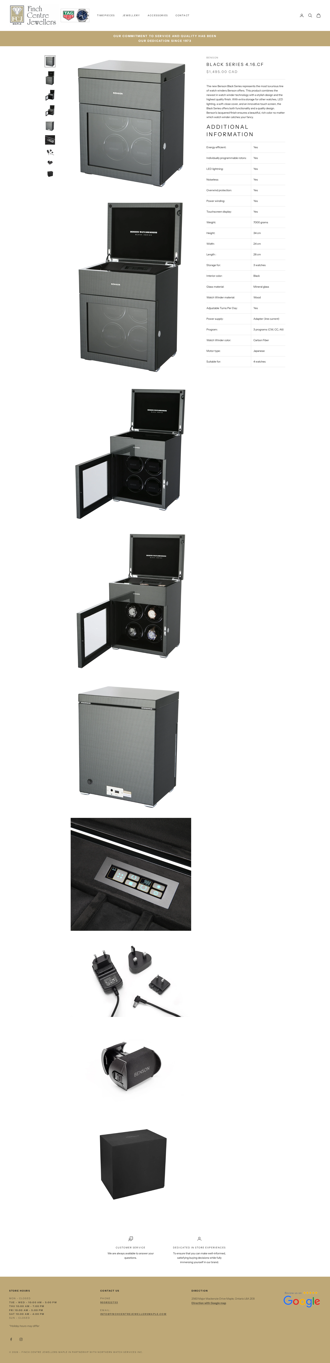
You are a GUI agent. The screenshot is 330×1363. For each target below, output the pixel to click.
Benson (212, 57)
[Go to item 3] (50, 95)
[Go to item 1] (50, 61)
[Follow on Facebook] (11, 1339)
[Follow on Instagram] (21, 1339)
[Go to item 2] (50, 78)
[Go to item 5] (50, 126)
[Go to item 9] (50, 174)
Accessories (158, 15)
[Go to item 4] (50, 110)
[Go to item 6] (50, 140)
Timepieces (106, 15)
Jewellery (131, 15)
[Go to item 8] (50, 163)
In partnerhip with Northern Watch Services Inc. (105, 1352)
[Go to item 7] (50, 151)
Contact (183, 15)
